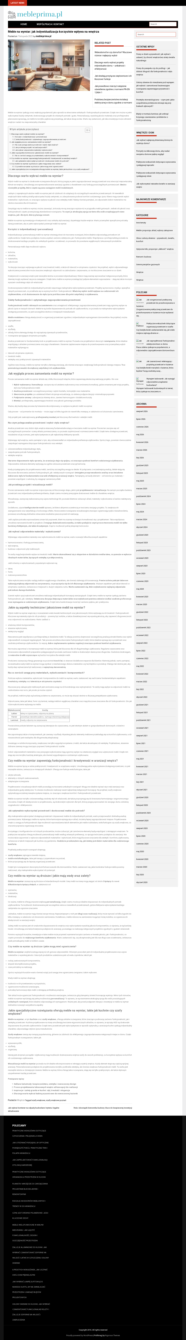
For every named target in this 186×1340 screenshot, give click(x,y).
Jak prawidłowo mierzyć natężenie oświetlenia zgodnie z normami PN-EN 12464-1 (112, 89)
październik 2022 (143, 627)
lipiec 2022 (140, 651)
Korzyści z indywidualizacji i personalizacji (31, 137)
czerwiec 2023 (142, 581)
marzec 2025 (141, 488)
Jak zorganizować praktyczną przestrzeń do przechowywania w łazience (155, 303)
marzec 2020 (141, 867)
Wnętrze (21, 1100)
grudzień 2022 (142, 612)
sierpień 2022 (141, 643)
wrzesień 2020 (142, 820)
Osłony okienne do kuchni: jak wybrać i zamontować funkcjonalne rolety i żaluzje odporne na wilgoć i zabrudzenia (31, 1312)
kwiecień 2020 (142, 859)
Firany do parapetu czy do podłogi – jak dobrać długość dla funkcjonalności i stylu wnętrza (154, 71)
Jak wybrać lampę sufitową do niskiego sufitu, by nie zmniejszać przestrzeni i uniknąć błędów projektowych (28, 1289)
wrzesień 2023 (142, 558)
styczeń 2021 (141, 790)
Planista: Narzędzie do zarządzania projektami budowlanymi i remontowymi (30, 1189)
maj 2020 (140, 851)
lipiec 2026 (140, 419)
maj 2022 (140, 666)
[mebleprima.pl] (12, 24)
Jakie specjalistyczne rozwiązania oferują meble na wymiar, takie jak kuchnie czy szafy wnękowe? (50, 169)
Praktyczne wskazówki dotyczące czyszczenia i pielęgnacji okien (29, 1133)
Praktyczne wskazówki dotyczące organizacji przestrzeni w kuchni (29, 1174)
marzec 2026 (141, 450)
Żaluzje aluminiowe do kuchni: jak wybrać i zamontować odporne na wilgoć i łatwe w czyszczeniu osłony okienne (30, 1255)
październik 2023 (143, 550)
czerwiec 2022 (142, 658)
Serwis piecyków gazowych (148, 264)
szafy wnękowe (38, 1100)
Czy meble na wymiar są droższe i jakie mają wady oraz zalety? (36, 164)
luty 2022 (140, 689)
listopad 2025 (142, 473)
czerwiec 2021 (142, 751)
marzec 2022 (141, 681)
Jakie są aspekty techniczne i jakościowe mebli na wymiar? (35, 153)
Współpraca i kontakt (50, 24)
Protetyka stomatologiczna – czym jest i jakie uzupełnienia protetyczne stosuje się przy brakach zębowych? (155, 103)
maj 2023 (140, 589)
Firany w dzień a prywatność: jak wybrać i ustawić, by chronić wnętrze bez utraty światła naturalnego (155, 57)
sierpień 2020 (141, 828)
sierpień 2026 (141, 411)
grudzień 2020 (142, 797)
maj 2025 (140, 481)
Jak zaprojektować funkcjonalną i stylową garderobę (30, 1162)
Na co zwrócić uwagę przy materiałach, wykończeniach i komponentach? (42, 156)
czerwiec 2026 (142, 427)
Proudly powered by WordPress (79, 1335)
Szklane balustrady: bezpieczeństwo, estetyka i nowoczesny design (45, 1084)
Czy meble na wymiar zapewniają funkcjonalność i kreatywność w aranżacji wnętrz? (44, 158)
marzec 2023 (141, 604)
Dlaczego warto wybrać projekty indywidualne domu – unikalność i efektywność (110, 65)
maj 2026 (140, 434)
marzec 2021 (141, 774)
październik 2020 (143, 813)
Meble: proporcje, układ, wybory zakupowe (154, 230)
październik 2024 (143, 496)
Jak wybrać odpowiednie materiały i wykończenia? (33, 150)
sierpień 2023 (141, 566)
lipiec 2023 (140, 573)
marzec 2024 (141, 519)
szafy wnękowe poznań (56, 1100)
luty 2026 (140, 458)
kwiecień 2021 (142, 766)
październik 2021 (143, 720)
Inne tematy (141, 223)
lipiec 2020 (140, 836)
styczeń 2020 (141, 882)
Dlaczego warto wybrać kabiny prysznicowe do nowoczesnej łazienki (46, 1093)
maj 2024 (140, 512)
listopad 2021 (142, 712)
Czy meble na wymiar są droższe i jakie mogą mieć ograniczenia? (39, 167)
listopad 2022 (142, 620)
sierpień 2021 (141, 736)
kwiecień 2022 (142, 674)
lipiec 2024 (140, 504)
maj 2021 (140, 759)
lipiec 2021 (140, 743)
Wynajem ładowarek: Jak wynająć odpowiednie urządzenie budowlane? (160, 382)
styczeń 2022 (141, 697)
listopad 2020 (142, 805)
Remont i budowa (143, 257)
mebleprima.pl (43, 36)
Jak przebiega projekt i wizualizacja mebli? (31, 147)
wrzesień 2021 (142, 728)
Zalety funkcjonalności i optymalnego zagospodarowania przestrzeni (40, 139)
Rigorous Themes (112, 1335)
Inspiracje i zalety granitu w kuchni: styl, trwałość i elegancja (42, 1090)
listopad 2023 (142, 543)
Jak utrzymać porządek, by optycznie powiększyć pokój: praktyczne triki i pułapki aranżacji (30, 1148)
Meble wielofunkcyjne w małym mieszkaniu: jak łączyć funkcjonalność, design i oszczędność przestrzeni (27, 1233)
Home (23, 24)
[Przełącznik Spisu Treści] (86, 130)
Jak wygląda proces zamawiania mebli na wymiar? (31, 142)
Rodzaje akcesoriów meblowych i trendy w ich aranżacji (28, 1203)
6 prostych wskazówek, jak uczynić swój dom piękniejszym (30, 1272)
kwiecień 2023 (142, 597)
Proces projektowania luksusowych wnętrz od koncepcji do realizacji (46, 1087)
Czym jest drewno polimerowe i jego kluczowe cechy (30, 1215)
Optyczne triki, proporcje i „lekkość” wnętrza (155, 249)
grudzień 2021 (142, 705)
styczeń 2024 (141, 527)
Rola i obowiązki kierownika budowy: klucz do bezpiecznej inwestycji (103, 1108)
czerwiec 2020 (142, 844)
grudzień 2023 (142, 535)
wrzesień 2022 (142, 635)
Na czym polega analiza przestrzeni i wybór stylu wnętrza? (36, 145)
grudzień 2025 (142, 465)
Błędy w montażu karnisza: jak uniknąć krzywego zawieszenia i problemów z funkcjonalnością (152, 117)
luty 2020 (140, 875)
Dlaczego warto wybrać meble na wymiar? (27, 134)
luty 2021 (140, 782)
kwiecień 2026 (142, 442)
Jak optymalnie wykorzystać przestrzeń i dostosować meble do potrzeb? (42, 161)
